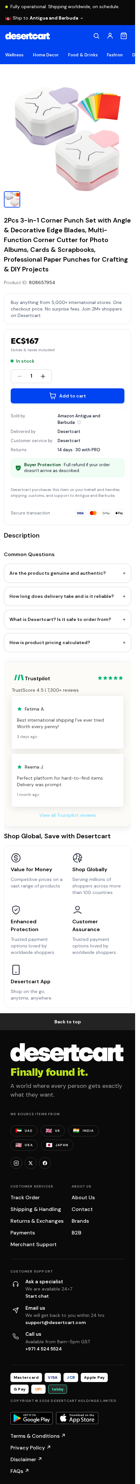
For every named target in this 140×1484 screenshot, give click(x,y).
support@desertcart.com (55, 1322)
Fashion (115, 55)
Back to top (67, 1022)
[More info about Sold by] (79, 422)
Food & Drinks (83, 55)
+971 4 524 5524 (43, 1349)
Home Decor (46, 55)
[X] (30, 1163)
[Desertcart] (27, 35)
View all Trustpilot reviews (67, 815)
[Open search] (96, 35)
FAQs (19, 1471)
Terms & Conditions (38, 1436)
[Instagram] (16, 1163)
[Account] (110, 35)
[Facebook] (45, 1163)
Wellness (14, 55)
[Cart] (124, 35)
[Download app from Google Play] (31, 1418)
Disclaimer (26, 1459)
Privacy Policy (30, 1447)
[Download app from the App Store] (77, 1418)
